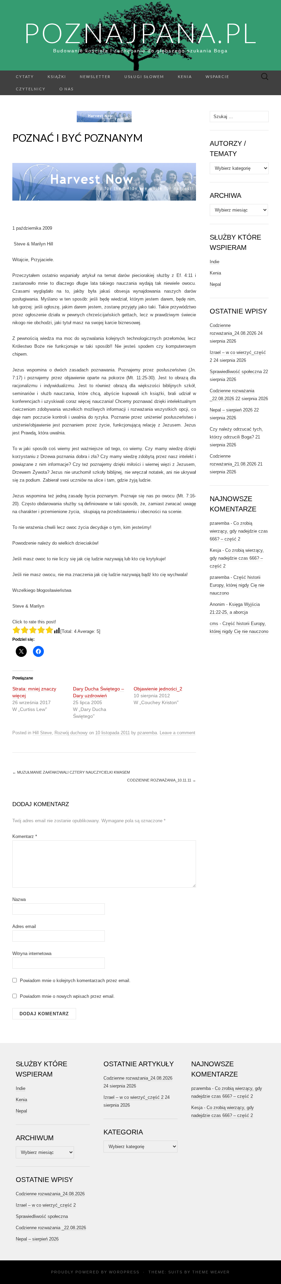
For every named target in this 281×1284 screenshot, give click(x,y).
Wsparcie (217, 76)
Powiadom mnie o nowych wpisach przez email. (67, 996)
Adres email (24, 926)
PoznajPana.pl (140, 32)
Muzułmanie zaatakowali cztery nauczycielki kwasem (71, 772)
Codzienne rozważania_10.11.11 (161, 780)
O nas (66, 89)
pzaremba (147, 732)
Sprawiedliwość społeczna (236, 371)
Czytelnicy (31, 89)
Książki (57, 76)
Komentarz (24, 836)
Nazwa (19, 899)
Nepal (215, 284)
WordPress (124, 1272)
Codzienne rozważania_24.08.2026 (50, 1193)
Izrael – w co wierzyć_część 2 (46, 1205)
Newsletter (95, 76)
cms (214, 623)
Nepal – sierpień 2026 (231, 409)
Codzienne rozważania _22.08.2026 (51, 1227)
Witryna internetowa (31, 953)
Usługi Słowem (144, 76)
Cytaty (25, 76)
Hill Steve (42, 732)
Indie (214, 261)
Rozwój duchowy (71, 732)
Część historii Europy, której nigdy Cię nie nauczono (237, 585)
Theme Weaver (211, 1272)
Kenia (185, 76)
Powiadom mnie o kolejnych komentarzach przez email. (75, 980)
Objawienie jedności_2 (158, 688)
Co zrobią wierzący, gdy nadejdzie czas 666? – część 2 (239, 531)
